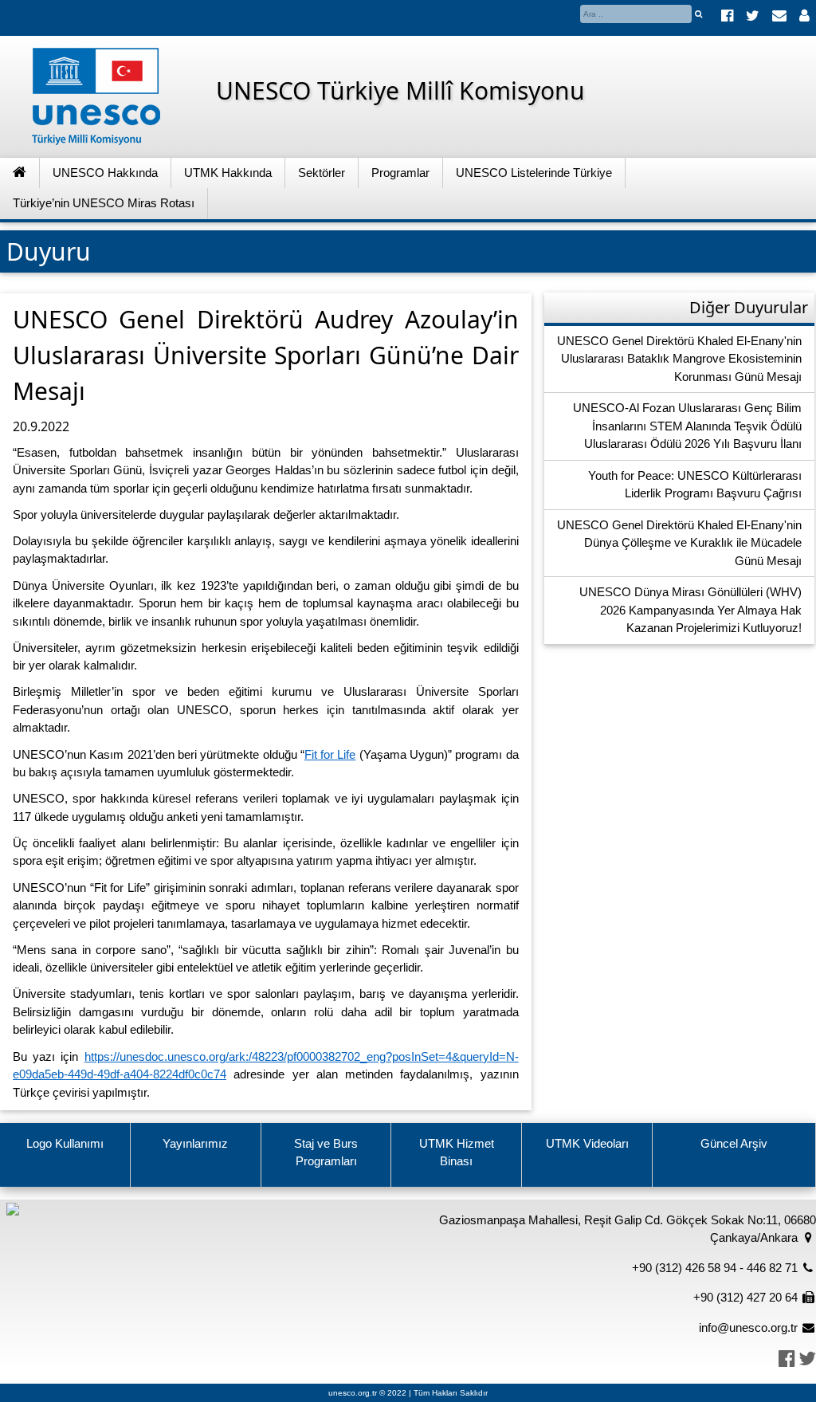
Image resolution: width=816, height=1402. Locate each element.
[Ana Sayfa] (20, 173)
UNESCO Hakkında (105, 172)
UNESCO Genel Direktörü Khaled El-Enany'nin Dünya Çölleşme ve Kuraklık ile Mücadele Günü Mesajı (679, 542)
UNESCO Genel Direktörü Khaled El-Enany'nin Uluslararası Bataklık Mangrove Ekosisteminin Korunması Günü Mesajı (679, 358)
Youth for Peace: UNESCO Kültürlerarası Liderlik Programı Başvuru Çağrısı (695, 485)
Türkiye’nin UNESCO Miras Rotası (103, 203)
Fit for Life (330, 754)
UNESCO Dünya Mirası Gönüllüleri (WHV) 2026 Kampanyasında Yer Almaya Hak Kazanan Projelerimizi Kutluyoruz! (690, 609)
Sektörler (321, 172)
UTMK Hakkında (228, 172)
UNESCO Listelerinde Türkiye (534, 172)
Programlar (400, 172)
